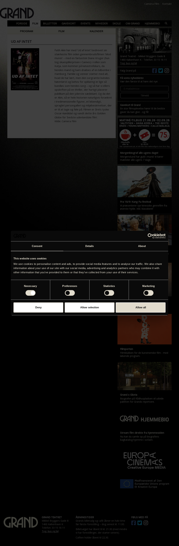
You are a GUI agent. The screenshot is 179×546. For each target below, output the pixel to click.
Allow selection (89, 307)
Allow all (140, 307)
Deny (38, 307)
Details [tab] (89, 246)
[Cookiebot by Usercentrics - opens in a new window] (150, 236)
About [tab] (142, 246)
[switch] (70, 293)
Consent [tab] (37, 246)
